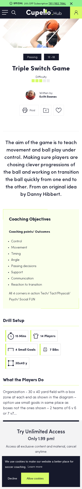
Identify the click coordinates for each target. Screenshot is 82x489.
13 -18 (51, 57)
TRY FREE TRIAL (57, 3)
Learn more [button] (35, 466)
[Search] (14, 13)
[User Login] (76, 13)
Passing (32, 57)
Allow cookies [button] (35, 478)
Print (32, 110)
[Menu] (5, 12)
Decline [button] (12, 478)
